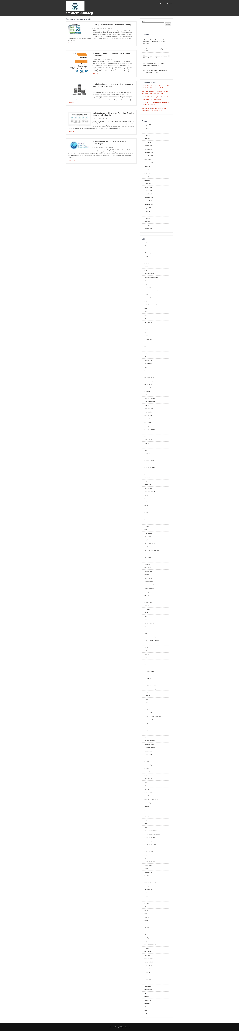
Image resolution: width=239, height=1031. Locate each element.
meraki (146, 706)
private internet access (151, 830)
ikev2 (146, 633)
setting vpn (147, 893)
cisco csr (147, 405)
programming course (150, 841)
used (146, 941)
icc (145, 630)
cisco (146, 394)
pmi (145, 813)
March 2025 (148, 183)
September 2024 (149, 204)
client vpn (147, 443)
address (147, 263)
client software (148, 439)
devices (147, 509)
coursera (147, 471)
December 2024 (149, 194)
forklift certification (150, 543)
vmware (147, 948)
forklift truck (148, 557)
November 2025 (149, 156)
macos (146, 675)
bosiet (146, 336)
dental (146, 495)
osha (146, 782)
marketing (147, 695)
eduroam (147, 512)
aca (145, 260)
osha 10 (147, 785)
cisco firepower (149, 408)
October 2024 (148, 201)
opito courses (148, 778)
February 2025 (148, 187)
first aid (147, 526)
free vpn (147, 574)
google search (148, 602)
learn (146, 664)
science (147, 875)
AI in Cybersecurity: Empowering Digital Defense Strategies (156, 49)
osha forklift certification (151, 799)
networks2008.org (79, 13)
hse (145, 619)
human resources (149, 623)
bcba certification (149, 322)
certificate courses (150, 377)
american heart (149, 287)
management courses (150, 685)
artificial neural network (151, 305)
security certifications (150, 882)
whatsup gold (148, 989)
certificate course (149, 374)
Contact (169, 4)
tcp (145, 924)
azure (146, 311)
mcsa (146, 699)
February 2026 (148, 145)
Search (144, 21)
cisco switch (148, 419)
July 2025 (147, 170)
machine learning (149, 671)
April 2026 (147, 138)
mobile (146, 723)
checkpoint (147, 391)
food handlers (148, 533)
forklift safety (148, 554)
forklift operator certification (152, 550)
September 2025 (149, 163)
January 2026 (148, 149)
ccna (146, 356)
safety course (148, 872)
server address (149, 889)
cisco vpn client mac (150, 429)
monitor (147, 730)
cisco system (148, 422)
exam (146, 522)
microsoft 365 (148, 713)
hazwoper (147, 609)
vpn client (147, 955)
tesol (146, 931)
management (148, 678)
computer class (149, 457)
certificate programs (150, 381)
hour (146, 616)
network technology (150, 740)
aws (146, 308)
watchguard (148, 986)
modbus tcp (148, 727)
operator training (149, 772)
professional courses (150, 837)
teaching (147, 927)
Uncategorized (148, 938)
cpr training (147, 477)
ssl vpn (146, 910)
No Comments (108, 28)
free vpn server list (150, 585)
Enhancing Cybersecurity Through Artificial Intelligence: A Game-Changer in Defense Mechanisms (154, 41)
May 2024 (147, 218)
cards (146, 349)
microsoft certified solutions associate (155, 720)
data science (148, 484)
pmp (146, 820)
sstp (146, 913)
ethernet (147, 519)
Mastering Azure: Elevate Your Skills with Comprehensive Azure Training (154, 64)
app (145, 301)
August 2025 (148, 166)
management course (150, 682)
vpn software (148, 983)
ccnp (146, 367)
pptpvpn (147, 827)
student (147, 917)
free (146, 560)
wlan (146, 1007)
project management (150, 848)
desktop (147, 502)
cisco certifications (150, 398)
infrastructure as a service (152, 640)
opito (146, 775)
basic (146, 315)
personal (147, 806)
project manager (149, 851)
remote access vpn (150, 861)
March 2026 (148, 142)
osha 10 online (148, 792)
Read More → (71, 43)
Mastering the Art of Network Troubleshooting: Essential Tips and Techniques (155, 71)
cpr (145, 474)
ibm (145, 626)
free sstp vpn (148, 571)
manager (147, 692)
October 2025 (148, 159)
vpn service (148, 979)
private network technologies (152, 834)
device (146, 505)
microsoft (147, 709)
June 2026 (147, 131)
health (146, 612)
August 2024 (148, 208)
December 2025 (149, 152)
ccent (146, 353)
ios (145, 644)
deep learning (148, 488)
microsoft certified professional (153, 716)
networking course (149, 744)
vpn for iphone (148, 965)
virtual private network (150, 944)
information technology (151, 637)
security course (149, 886)
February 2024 (148, 228)
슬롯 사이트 (145, 91)
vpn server (147, 972)
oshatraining (148, 803)
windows (147, 996)
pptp (146, 823)
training (146, 934)
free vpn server (149, 581)
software (147, 903)
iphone (146, 647)
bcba (146, 318)
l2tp (145, 661)
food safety (148, 536)
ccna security (148, 360)
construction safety (150, 467)
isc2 (146, 657)
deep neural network (150, 491)
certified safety (149, 384)
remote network (149, 865)
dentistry (147, 498)
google (146, 599)
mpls (146, 733)
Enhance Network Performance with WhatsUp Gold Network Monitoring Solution (156, 57)
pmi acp (147, 816)
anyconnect (148, 298)
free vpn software (149, 588)
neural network (148, 754)
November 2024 (149, 197)
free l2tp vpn (148, 567)
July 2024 (147, 211)
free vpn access (149, 578)
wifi (145, 993)
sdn (145, 879)
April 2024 (147, 221)
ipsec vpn (147, 654)
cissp (146, 433)
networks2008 (145, 85)
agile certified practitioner (151, 277)
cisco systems (148, 426)
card (146, 346)
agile (146, 270)
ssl (145, 906)
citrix (146, 436)
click (143, 102)
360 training (148, 253)
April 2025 (147, 180)
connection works (149, 460)
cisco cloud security (150, 401)
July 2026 (147, 128)
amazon (147, 284)
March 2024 (148, 225)
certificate (147, 370)
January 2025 (148, 190)
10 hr (146, 242)
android (146, 294)
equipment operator (150, 516)
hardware (147, 605)
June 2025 (147, 173)
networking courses (150, 747)
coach (146, 450)
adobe (146, 266)
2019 (146, 246)
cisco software (148, 415)
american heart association (152, 291)
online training (148, 765)
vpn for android (149, 962)
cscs (146, 481)
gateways (147, 592)
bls (145, 332)
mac (146, 668)
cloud (146, 446)
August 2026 (148, 125)
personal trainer (149, 810)
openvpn (147, 768)
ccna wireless (148, 363)
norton (146, 758)
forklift (146, 540)
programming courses (150, 844)
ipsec (146, 650)
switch (146, 920)
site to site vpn (149, 899)
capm (146, 343)
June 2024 (147, 214)
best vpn (147, 329)
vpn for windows (149, 969)
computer (147, 453)
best (146, 325)
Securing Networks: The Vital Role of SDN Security (112, 25)
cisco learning (148, 412)
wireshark (147, 1003)
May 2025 (147, 176)
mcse (146, 702)
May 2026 (147, 135)
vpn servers (148, 976)
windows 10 (148, 1000)
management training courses (152, 688)
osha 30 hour (148, 796)
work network (148, 1014)
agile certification (149, 273)
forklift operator (149, 547)
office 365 (147, 761)
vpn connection (149, 958)
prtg (146, 855)
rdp (145, 858)
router (146, 868)
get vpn (147, 595)
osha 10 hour (148, 789)
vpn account (148, 951)
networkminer (148, 751)
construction (148, 464)
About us (162, 4)
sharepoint (147, 896)
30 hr (146, 249)
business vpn (148, 339)
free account (148, 564)
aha (145, 280)
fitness (146, 529)
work (146, 1010)
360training (147, 256)
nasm (146, 737)
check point (148, 388)
